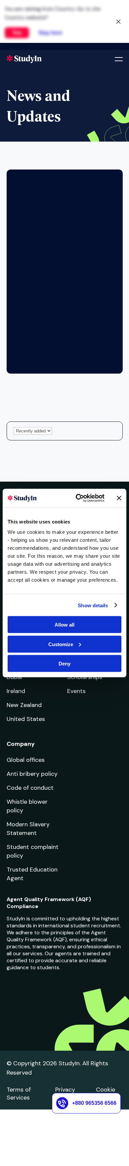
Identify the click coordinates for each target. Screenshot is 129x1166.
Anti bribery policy (32, 774)
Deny (64, 663)
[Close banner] (119, 498)
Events (76, 691)
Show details (93, 605)
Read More (43, 304)
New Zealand (24, 705)
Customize (60, 644)
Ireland (16, 691)
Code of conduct (30, 788)
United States (26, 719)
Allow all (64, 625)
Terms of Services (19, 1094)
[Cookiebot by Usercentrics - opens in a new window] (78, 498)
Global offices (26, 760)
